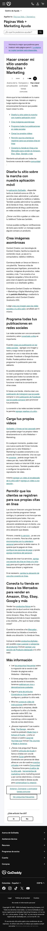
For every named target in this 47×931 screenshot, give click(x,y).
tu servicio (25, 535)
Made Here (31, 732)
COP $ (39, 883)
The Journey (34, 741)
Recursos (6, 845)
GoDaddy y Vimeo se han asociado (21, 429)
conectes (12, 457)
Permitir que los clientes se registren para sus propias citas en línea (25, 140)
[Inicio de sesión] (37, 4)
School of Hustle (18, 735)
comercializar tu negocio (25, 783)
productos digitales (29, 641)
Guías (21, 757)
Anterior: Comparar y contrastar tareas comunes (23, 790)
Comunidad (35, 765)
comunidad (35, 161)
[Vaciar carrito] (42, 4)
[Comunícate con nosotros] (32, 4)
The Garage (21, 729)
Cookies (36, 898)
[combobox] (21, 32)
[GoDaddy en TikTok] (16, 889)
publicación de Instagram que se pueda (22, 394)
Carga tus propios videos (21, 133)
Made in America (20, 744)
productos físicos (23, 606)
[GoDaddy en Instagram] (10, 889)
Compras (6, 864)
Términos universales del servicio (27, 926)
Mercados (32, 629)
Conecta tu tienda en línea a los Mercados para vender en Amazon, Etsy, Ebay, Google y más (26, 151)
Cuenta (5, 858)
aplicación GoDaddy (17, 190)
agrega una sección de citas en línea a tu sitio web (22, 561)
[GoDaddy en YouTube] (28, 889)
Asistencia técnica (9, 839)
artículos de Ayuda (27, 751)
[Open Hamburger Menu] (3, 4)
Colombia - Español (10, 883)
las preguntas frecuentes (25, 665)
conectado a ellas (28, 336)
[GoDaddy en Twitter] (22, 889)
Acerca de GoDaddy (10, 833)
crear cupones (22, 644)
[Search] (40, 32)
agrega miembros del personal (19, 553)
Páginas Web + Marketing (24, 17)
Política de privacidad (22, 898)
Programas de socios (10, 851)
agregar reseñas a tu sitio (26, 411)
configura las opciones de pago (19, 550)
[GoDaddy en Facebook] (4, 889)
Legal (10, 898)
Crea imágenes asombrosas (22, 122)
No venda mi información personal (23, 902)
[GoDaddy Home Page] (12, 873)
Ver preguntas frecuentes (23, 797)
